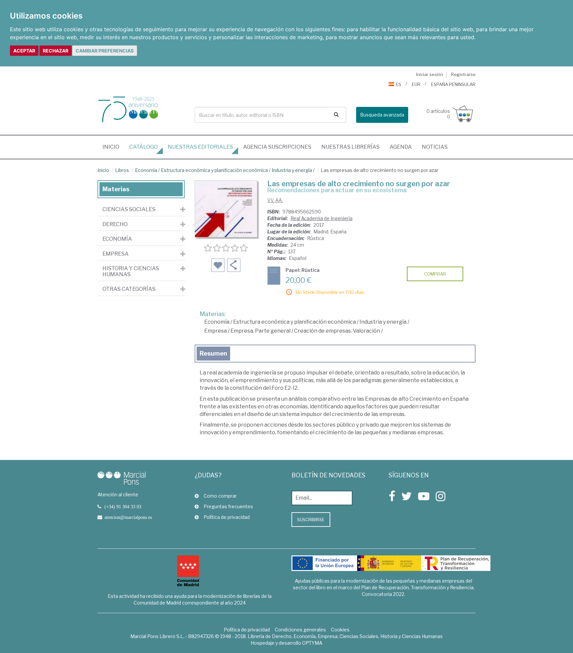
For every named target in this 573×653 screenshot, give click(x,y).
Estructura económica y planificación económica (214, 170)
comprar (435, 274)
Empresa (215, 331)
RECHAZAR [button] (55, 50)
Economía (146, 170)
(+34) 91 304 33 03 (122, 506)
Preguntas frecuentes (228, 506)
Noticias (435, 147)
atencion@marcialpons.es (128, 517)
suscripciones (277, 147)
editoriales (200, 147)
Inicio (113, 146)
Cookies (340, 629)
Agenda (401, 147)
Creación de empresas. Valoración (337, 331)
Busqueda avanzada (382, 115)
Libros (122, 170)
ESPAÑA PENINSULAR (453, 84)
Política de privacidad (227, 517)
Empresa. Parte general (260, 331)
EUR (416, 84)
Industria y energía (292, 170)
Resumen (213, 353)
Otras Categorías (129, 289)
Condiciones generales (300, 629)
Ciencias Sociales (129, 209)
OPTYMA (312, 643)
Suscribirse (311, 519)
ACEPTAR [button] (24, 50)
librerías (350, 147)
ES (398, 84)
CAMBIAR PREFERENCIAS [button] (105, 50)
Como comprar (220, 496)
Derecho (115, 224)
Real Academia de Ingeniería (321, 218)
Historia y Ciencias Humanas (130, 271)
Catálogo (143, 147)
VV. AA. (275, 200)
